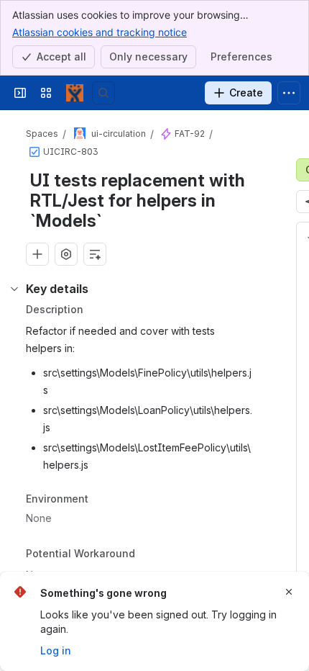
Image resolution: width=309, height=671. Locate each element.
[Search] (103, 92)
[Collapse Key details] (14, 288)
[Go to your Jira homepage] (74, 92)
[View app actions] (66, 254)
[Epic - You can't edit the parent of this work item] (166, 134)
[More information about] (143, 555)
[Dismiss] (289, 591)
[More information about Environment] (103, 499)
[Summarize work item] (94, 254)
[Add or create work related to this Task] (37, 254)
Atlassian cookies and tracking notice (99, 32)
